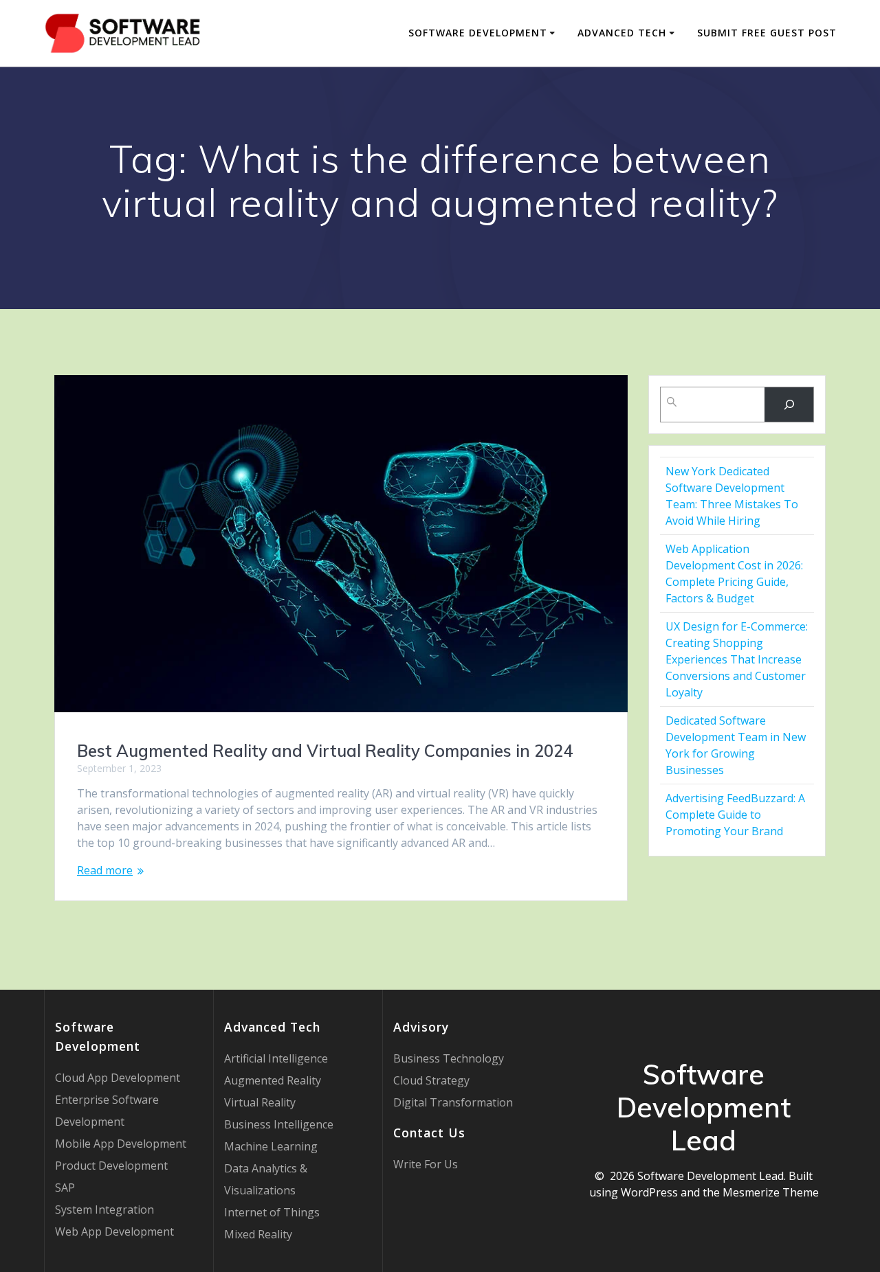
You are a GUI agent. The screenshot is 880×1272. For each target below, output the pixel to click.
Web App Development (114, 1231)
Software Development (477, 32)
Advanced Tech (622, 32)
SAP (65, 1187)
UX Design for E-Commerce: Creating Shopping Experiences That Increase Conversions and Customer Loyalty (737, 659)
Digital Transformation (453, 1102)
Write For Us (425, 1164)
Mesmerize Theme (771, 1192)
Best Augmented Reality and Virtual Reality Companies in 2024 (325, 750)
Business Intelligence (278, 1124)
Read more (105, 870)
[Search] (788, 404)
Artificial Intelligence (276, 1058)
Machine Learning (271, 1146)
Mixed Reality (258, 1234)
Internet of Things (272, 1212)
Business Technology (448, 1058)
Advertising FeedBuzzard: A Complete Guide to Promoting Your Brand (735, 815)
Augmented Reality (272, 1080)
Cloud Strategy (431, 1080)
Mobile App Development (120, 1143)
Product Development (111, 1165)
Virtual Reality (260, 1102)
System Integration (104, 1209)
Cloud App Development (117, 1077)
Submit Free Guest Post (767, 32)
